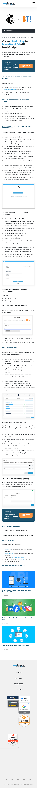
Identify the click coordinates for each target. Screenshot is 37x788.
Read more (5, 596)
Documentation (8, 31)
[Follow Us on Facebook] (6, 779)
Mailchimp (7, 549)
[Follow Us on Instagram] (12, 779)
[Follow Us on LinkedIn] (18, 779)
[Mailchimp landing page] (10, 19)
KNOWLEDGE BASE (18, 557)
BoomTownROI (8, 553)
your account (21, 559)
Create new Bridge (10, 90)
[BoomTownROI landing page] (27, 19)
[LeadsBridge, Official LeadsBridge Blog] (8, 3)
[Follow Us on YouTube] (24, 779)
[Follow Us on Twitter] (30, 779)
